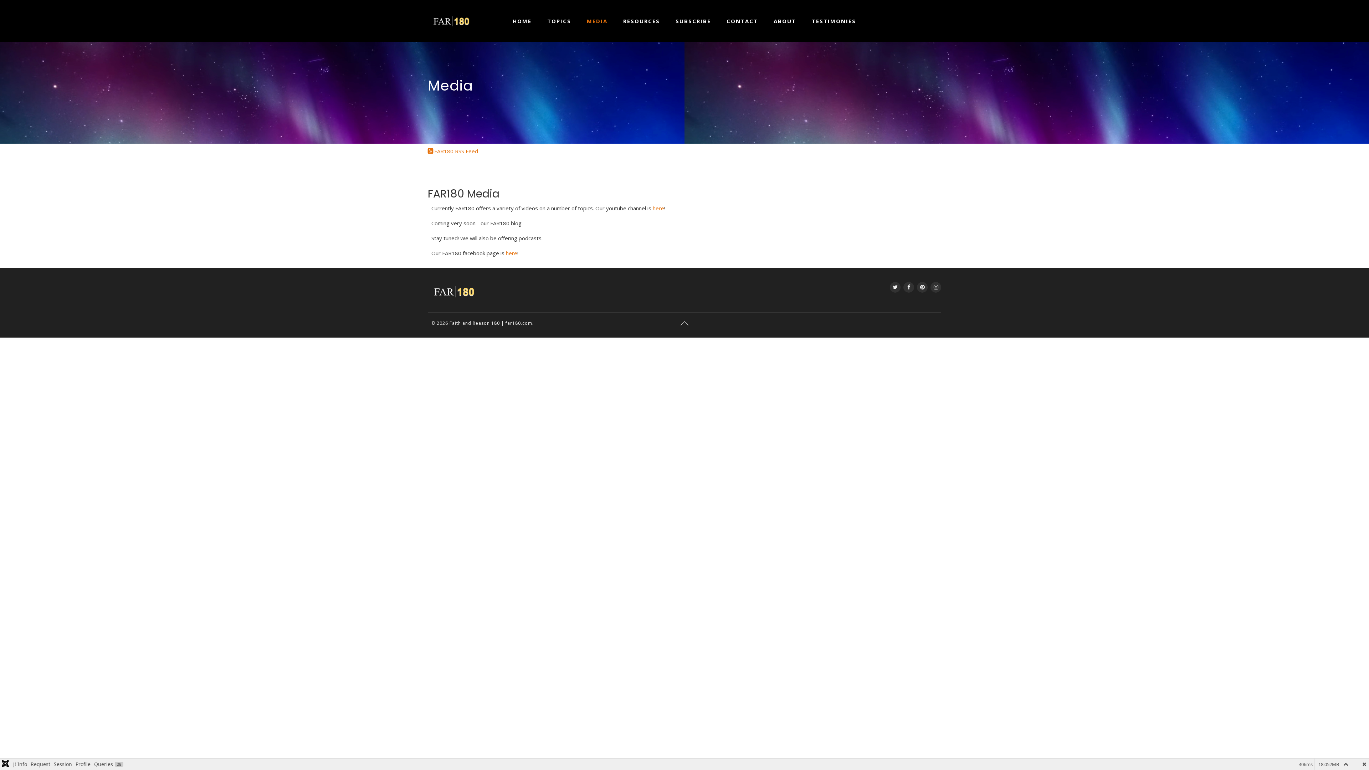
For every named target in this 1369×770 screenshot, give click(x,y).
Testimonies (834, 21)
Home (522, 21)
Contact (742, 21)
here (658, 208)
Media (597, 21)
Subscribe (693, 21)
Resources (641, 21)
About (785, 21)
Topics (559, 21)
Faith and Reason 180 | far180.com (491, 323)
